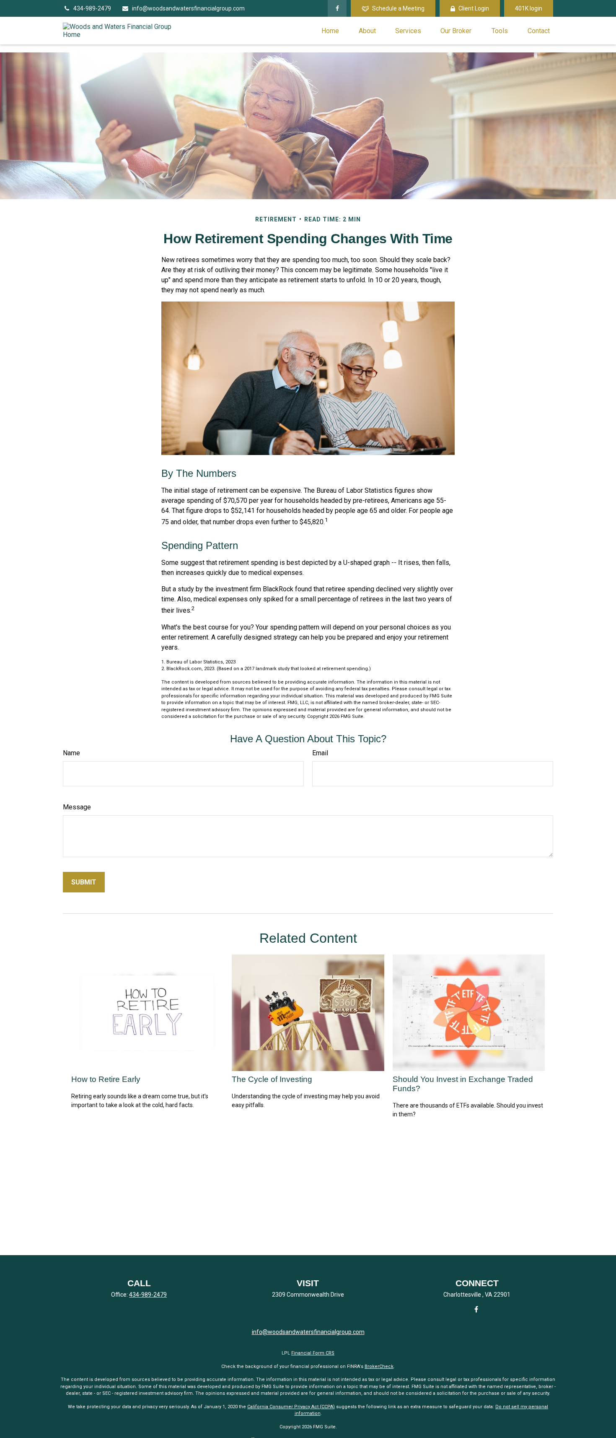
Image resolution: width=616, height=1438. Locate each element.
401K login (528, 8)
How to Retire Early (105, 1079)
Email (320, 753)
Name (71, 753)
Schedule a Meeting (398, 8)
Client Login (473, 8)
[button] (330, 30)
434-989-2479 (92, 8)
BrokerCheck (379, 1366)
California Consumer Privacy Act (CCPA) (291, 1406)
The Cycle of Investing (272, 1079)
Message (77, 807)
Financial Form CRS (312, 1353)
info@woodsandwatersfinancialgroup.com (188, 8)
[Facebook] (337, 8)
